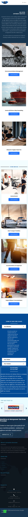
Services (3, 465)
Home (3, 462)
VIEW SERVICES (14, 74)
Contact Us (4, 467)
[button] (14, 326)
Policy (3, 469)
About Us (4, 463)
